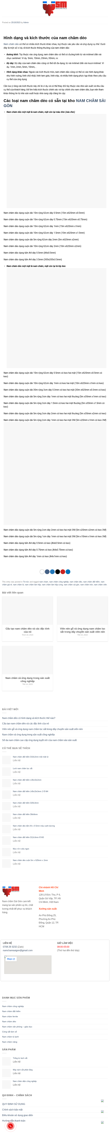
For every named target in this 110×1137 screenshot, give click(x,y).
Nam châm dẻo (11, 44)
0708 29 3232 (10, 947)
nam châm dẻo (76, 582)
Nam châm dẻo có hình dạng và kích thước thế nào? (28, 718)
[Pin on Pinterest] (62, 571)
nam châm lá (18, 585)
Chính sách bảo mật (12, 1109)
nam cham (43, 582)
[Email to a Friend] (57, 571)
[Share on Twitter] (52, 571)
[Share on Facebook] (47, 571)
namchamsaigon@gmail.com (18, 950)
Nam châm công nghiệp (13, 1006)
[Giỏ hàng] (105, 8)
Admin (26, 22)
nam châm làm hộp (33, 585)
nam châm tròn (86, 585)
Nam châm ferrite (10, 1016)
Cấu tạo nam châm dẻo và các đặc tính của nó (25, 723)
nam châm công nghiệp (59, 582)
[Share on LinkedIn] (68, 571)
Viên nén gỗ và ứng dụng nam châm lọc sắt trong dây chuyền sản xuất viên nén (42, 729)
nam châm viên (100, 585)
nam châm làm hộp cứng (52, 585)
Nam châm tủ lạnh (10, 1037)
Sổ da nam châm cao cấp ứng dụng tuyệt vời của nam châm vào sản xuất (39, 740)
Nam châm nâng (9, 1042)
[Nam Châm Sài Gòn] (55, 8)
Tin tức (26, 582)
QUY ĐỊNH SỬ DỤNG (13, 1104)
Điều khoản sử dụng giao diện (17, 1115)
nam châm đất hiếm (91, 582)
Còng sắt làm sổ (9, 1032)
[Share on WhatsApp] (42, 571)
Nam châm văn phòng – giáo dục (17, 1027)
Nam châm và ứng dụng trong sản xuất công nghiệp (28, 734)
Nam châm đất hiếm (11, 1011)
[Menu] (4, 8)
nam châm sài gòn (71, 585)
